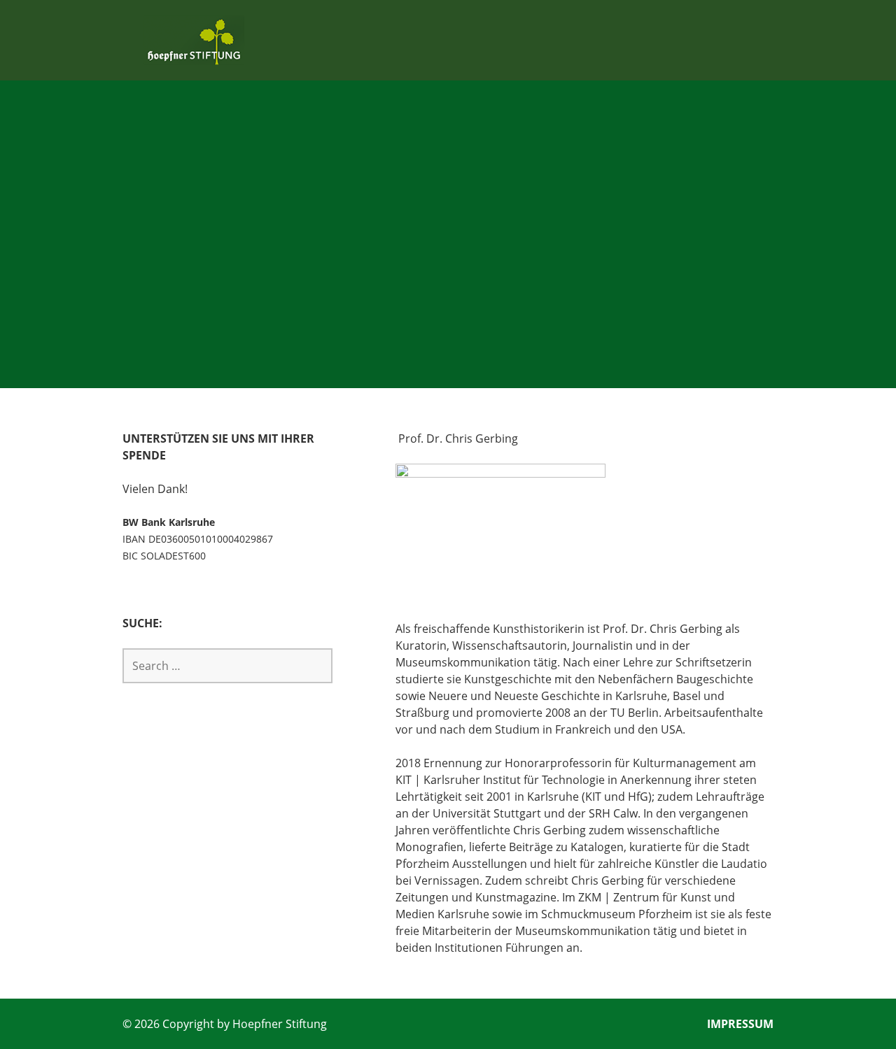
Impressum (740, 1024)
